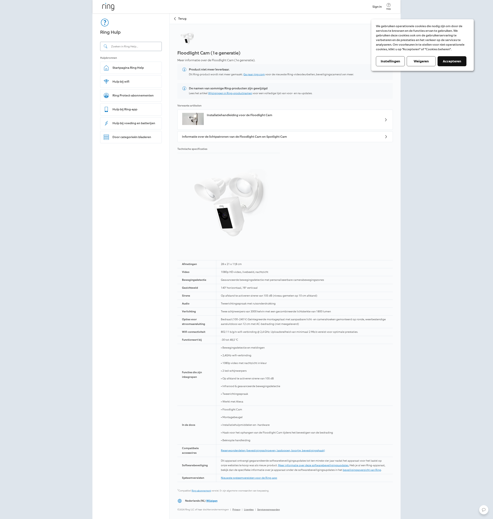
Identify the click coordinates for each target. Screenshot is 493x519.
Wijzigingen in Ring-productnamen (230, 93)
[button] (483, 509)
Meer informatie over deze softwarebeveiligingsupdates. (313, 465)
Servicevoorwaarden (268, 509)
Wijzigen (211, 501)
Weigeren (421, 61)
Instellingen (390, 61)
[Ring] (108, 7)
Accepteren (452, 61)
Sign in (377, 6)
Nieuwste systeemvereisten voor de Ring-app (249, 478)
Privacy (236, 509)
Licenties (249, 509)
